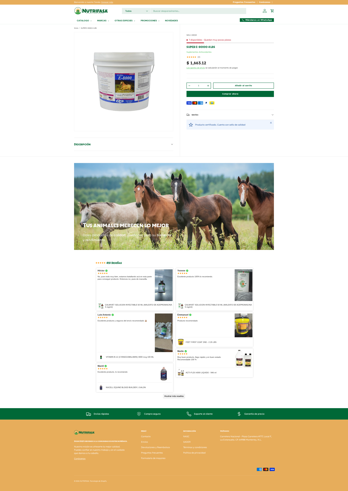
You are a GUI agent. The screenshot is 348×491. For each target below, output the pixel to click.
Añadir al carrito (243, 85)
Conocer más (107, 2)
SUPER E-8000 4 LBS (89, 28)
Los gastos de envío (196, 68)
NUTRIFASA (84, 481)
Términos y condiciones (195, 447)
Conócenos (264, 2)
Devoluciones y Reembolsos (155, 447)
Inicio (76, 28)
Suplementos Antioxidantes (199, 52)
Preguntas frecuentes (244, 2)
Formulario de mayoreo (153, 458)
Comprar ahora (230, 94)
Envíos (144, 441)
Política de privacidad (194, 452)
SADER (187, 441)
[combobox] (184, 11)
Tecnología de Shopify (98, 481)
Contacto (146, 436)
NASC (186, 436)
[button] (272, 11)
